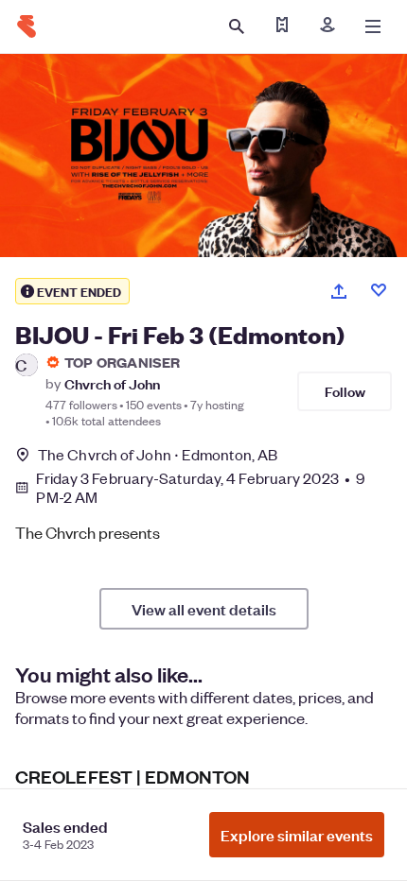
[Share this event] (339, 291)
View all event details (204, 608)
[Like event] (378, 290)
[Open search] (237, 26)
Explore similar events (297, 834)
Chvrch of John (112, 383)
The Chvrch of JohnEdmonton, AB (157, 454)
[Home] (26, 26)
